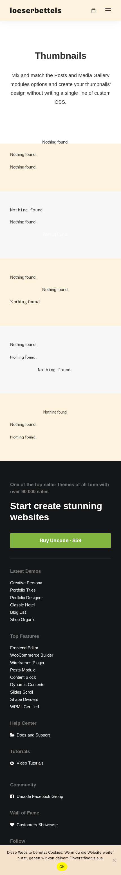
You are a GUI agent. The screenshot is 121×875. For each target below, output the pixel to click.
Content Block (23, 677)
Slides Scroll (21, 692)
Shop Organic (22, 619)
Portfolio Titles (23, 590)
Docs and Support (33, 735)
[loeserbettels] (35, 10)
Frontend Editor (24, 647)
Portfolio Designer (26, 597)
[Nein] (114, 860)
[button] (108, 10)
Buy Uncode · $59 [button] (60, 540)
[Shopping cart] (91, 10)
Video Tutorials (30, 763)
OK (62, 866)
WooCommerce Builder (31, 655)
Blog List (18, 612)
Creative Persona (26, 582)
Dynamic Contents (27, 684)
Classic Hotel (22, 604)
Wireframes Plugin (27, 662)
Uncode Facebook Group (40, 796)
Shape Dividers (24, 699)
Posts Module (22, 670)
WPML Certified (24, 706)
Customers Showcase (37, 824)
